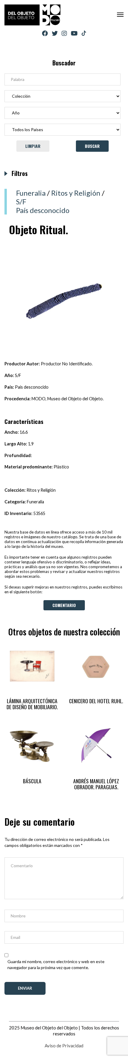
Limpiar (32, 146)
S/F (21, 201)
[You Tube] (74, 33)
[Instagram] (64, 33)
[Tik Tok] (84, 33)
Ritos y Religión (75, 192)
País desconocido (42, 210)
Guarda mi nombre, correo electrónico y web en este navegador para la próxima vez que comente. (55, 964)
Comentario (64, 605)
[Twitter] (55, 33)
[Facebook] (45, 33)
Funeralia (31, 192)
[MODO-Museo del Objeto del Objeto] (32, 15)
